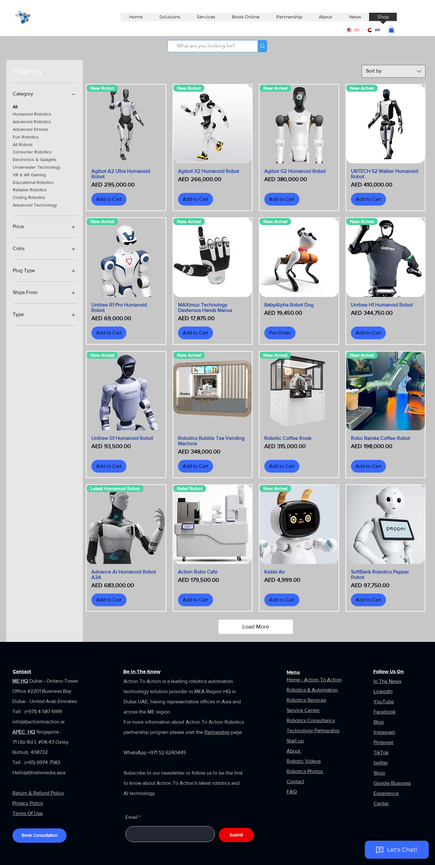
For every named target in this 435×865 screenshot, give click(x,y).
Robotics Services (306, 700)
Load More (255, 626)
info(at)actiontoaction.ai (38, 721)
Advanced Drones (30, 129)
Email (131, 817)
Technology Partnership (313, 730)
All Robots (23, 144)
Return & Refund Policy (38, 793)
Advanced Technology (35, 204)
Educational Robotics (33, 182)
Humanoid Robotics (32, 113)
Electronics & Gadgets (34, 159)
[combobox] (393, 71)
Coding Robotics (29, 197)
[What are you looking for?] (262, 46)
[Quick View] (385, 524)
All (15, 106)
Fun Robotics (26, 136)
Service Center (303, 710)
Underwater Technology (37, 167)
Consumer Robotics (32, 151)
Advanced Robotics (32, 121)
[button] (391, 29)
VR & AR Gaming (29, 174)
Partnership (217, 732)
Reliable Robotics (30, 189)
